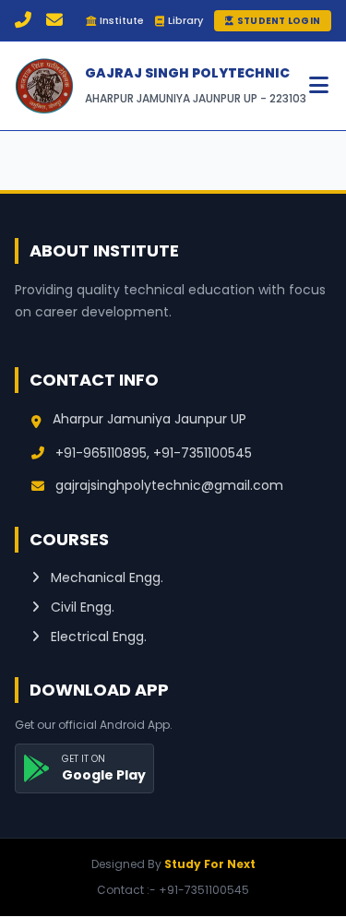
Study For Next (210, 864)
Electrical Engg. (97, 636)
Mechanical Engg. (105, 577)
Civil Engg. (80, 607)
